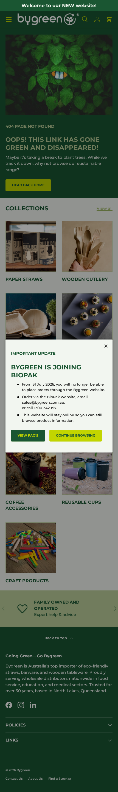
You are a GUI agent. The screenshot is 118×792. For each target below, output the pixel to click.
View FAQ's (28, 435)
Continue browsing (75, 435)
